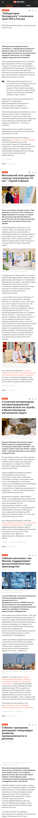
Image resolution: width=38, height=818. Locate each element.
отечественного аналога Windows (23, 140)
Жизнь (28, 5)
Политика (9, 5)
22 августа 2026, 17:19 (8, 569)
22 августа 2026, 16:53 (8, 742)
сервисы (5, 542)
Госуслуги (5, 385)
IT (3, 159)
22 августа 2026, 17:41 (8, 416)
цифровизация (22, 542)
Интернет (8, 159)
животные (12, 542)
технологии (19, 711)
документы (13, 385)
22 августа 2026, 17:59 (8, 184)
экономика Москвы (8, 711)
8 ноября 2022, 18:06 (7, 22)
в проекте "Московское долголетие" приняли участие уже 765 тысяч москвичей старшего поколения (19, 373)
